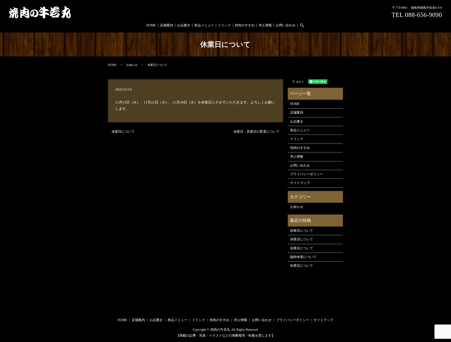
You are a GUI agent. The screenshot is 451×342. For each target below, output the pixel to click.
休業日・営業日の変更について (256, 131)
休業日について (123, 131)
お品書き (183, 25)
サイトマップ (300, 183)
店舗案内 (166, 25)
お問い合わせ (285, 25)
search (304, 25)
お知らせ (132, 65)
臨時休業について (303, 257)
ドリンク (224, 25)
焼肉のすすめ (245, 25)
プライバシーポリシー (306, 174)
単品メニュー (204, 25)
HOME (151, 25)
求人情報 (265, 25)
